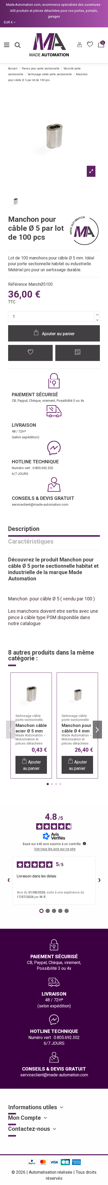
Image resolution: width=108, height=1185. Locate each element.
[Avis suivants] (99, 880)
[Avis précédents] (8, 880)
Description (23, 529)
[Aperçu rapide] (44, 706)
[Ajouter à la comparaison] (77, 353)
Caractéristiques (30, 542)
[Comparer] (44, 696)
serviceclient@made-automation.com (40, 504)
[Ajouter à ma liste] (30, 353)
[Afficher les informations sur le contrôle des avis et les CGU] (84, 843)
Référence (17, 284)
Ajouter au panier (58, 333)
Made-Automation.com (23, 5)
